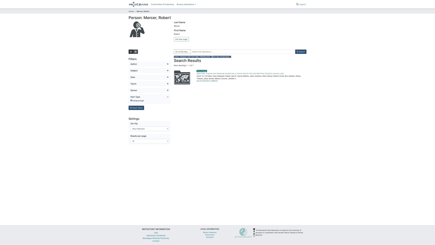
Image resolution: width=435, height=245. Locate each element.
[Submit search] (297, 4)
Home (131, 11)
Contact (155, 241)
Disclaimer (210, 237)
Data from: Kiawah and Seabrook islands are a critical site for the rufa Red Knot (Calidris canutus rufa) (240, 73)
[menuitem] (186, 4)
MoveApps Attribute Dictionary (156, 238)
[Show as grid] (135, 52)
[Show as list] (131, 52)
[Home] (139, 4)
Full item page (181, 39)
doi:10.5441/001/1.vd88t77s (207, 81)
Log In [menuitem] (302, 4)
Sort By (134, 123)
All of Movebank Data (183, 52)
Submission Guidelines (156, 235)
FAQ (156, 233)
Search (301, 52)
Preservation (209, 235)
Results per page (138, 136)
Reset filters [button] (137, 108)
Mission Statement (210, 232)
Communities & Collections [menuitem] (162, 4)
